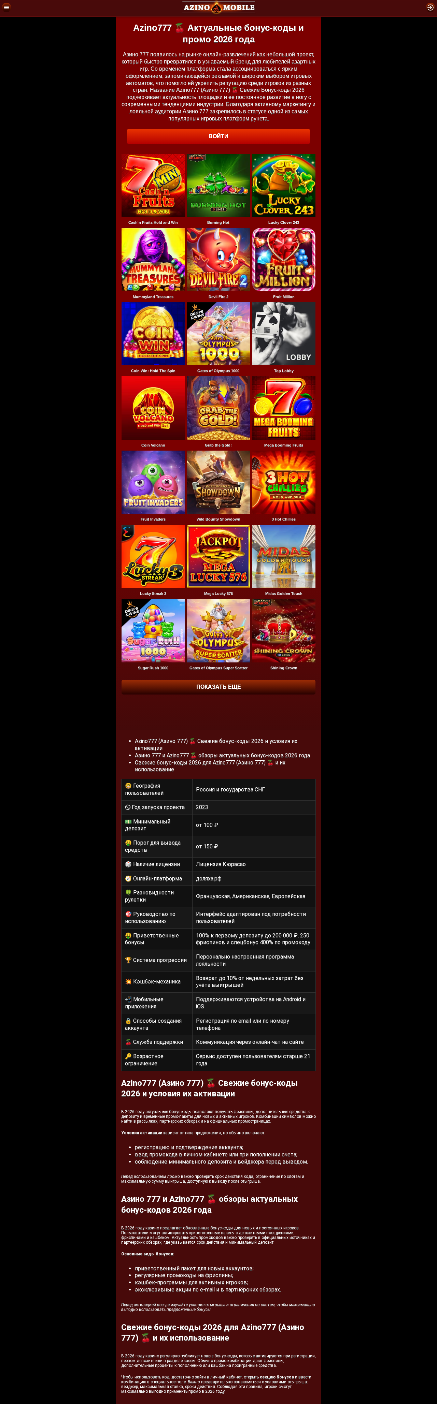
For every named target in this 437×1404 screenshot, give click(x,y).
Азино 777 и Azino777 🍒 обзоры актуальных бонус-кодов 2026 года (222, 755)
